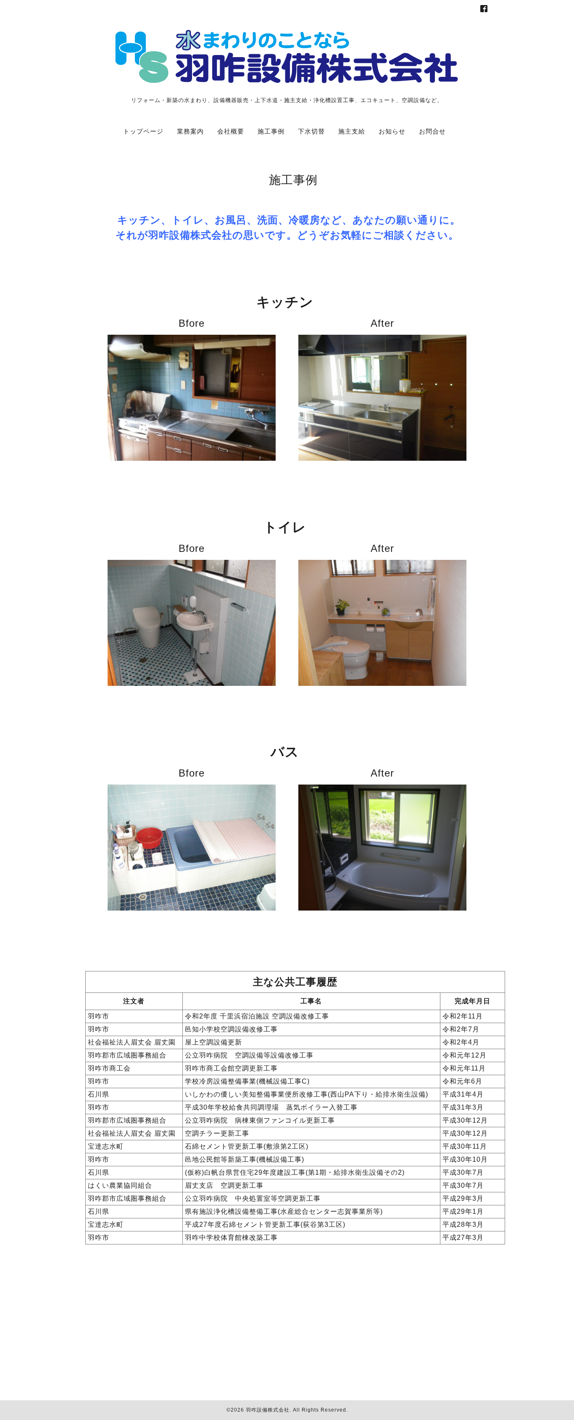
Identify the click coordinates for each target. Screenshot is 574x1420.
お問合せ (429, 131)
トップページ (143, 131)
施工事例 (267, 131)
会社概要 (227, 131)
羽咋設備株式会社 (268, 1410)
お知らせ (388, 131)
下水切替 (308, 131)
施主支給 (348, 131)
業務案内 (187, 131)
